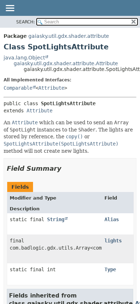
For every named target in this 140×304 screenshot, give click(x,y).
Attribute (51, 88)
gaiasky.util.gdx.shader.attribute (68, 36)
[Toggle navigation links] (10, 9)
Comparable (18, 88)
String (55, 219)
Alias (111, 219)
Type (110, 269)
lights (113, 240)
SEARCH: (25, 21)
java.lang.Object (24, 58)
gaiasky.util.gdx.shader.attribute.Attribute (66, 63)
